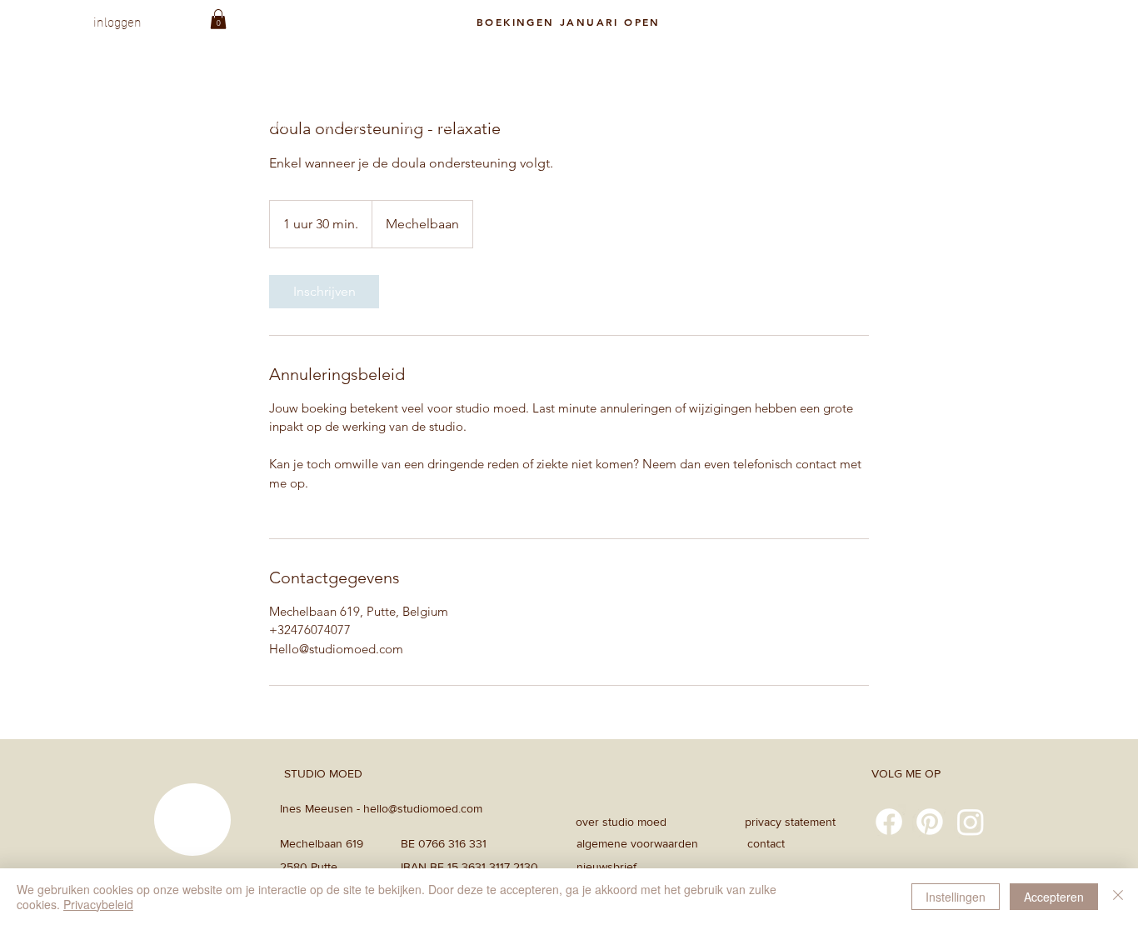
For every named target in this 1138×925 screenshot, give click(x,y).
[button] (218, 19)
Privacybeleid (98, 904)
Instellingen (956, 896)
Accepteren (1054, 896)
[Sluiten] (1118, 897)
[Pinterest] (929, 821)
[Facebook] (888, 821)
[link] (324, 291)
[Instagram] (970, 821)
